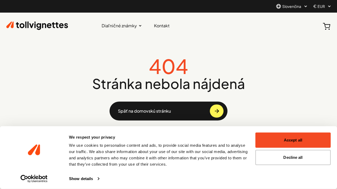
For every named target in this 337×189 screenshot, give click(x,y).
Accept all (293, 140)
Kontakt (162, 25)
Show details (81, 178)
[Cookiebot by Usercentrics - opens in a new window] (34, 179)
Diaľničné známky (119, 25)
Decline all (293, 157)
